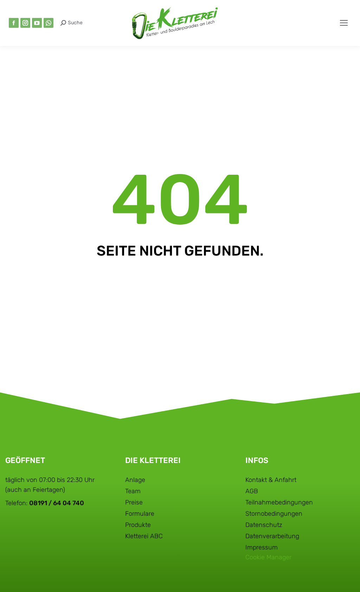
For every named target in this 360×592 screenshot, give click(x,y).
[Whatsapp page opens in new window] (48, 23)
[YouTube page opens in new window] (37, 23)
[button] (255, 6)
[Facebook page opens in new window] (14, 23)
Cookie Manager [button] (268, 557)
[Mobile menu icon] (344, 23)
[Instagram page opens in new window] (25, 23)
